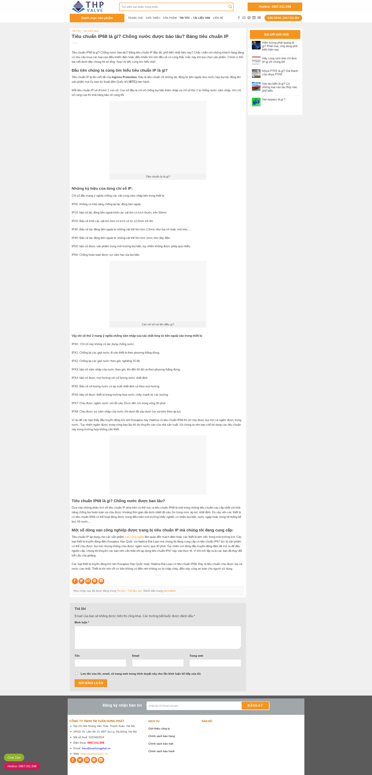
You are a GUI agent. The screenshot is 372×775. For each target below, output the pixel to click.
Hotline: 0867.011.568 (275, 6)
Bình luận (82, 622)
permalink (170, 590)
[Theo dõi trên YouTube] (259, 18)
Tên (77, 655)
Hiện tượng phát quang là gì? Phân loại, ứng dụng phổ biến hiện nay (279, 46)
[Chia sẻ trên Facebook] (75, 581)
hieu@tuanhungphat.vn (96, 748)
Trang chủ (135, 17)
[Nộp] (230, 6)
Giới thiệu (153, 17)
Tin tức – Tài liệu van (194, 17)
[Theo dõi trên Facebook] (238, 18)
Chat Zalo (14, 757)
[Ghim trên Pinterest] (95, 581)
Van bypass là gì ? (273, 99)
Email (135, 655)
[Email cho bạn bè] (88, 581)
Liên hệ (218, 17)
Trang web (196, 655)
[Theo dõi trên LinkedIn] (254, 18)
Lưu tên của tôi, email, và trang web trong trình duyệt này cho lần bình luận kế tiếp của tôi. (141, 673)
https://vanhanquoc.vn (94, 753)
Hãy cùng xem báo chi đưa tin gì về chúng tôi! (279, 60)
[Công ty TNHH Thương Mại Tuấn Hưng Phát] (91, 7)
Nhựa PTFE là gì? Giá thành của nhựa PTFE (280, 72)
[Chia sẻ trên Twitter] (81, 581)
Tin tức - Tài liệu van (85, 31)
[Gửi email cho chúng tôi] (243, 18)
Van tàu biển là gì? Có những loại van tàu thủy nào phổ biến (279, 87)
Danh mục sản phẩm (97, 18)
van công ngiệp (134, 536)
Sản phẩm (170, 17)
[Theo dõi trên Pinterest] (249, 18)
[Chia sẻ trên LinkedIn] (101, 581)
